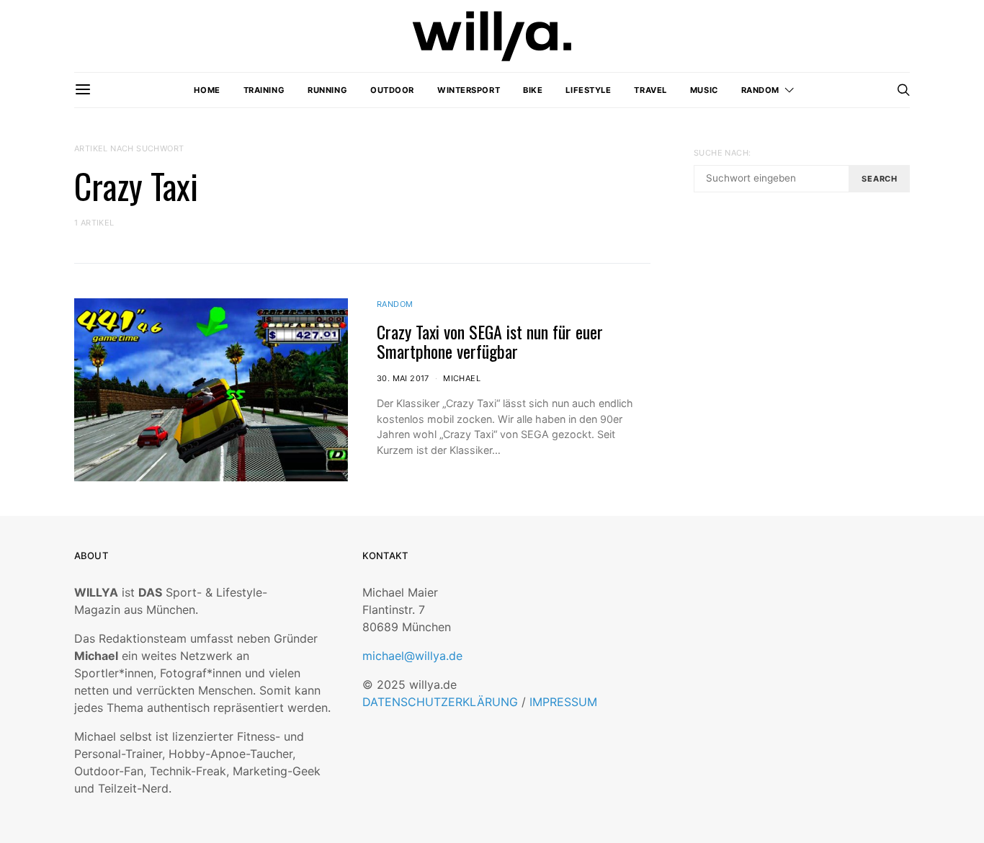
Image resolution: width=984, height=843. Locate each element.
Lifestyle (588, 90)
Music (704, 90)
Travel (650, 90)
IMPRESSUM (563, 702)
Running (327, 90)
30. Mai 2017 (403, 378)
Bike (532, 90)
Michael (461, 378)
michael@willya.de (412, 655)
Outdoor (392, 90)
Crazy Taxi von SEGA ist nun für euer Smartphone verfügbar (490, 341)
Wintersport (468, 90)
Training (264, 90)
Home (207, 90)
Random (760, 90)
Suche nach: (722, 153)
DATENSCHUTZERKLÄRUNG (440, 702)
